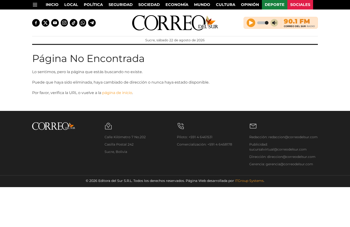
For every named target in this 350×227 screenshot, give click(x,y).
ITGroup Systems (249, 181)
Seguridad (121, 4)
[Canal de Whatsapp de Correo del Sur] (82, 23)
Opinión (250, 4)
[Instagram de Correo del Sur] (64, 23)
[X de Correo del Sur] (45, 23)
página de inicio (117, 92)
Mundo (202, 4)
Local (71, 4)
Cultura (225, 4)
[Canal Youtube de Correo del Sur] (55, 23)
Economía (176, 4)
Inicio (52, 4)
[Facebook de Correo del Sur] (36, 23)
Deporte (275, 4)
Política (93, 4)
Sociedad (149, 4)
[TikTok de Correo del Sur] (73, 23)
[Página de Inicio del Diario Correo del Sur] (175, 22)
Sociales (300, 4)
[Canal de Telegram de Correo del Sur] (92, 23)
